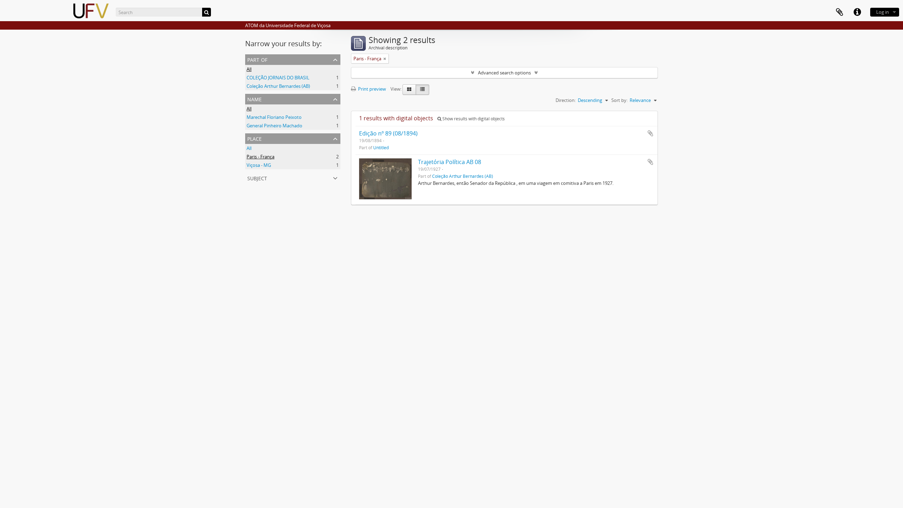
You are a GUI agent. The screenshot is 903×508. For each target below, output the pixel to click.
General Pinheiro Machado (274, 125)
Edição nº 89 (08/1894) (388, 133)
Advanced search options (504, 72)
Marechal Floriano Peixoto (274, 117)
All (249, 69)
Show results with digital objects (473, 119)
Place (254, 138)
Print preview (371, 89)
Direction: (566, 100)
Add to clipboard (650, 133)
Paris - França (260, 156)
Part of (257, 59)
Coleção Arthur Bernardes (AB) (278, 86)
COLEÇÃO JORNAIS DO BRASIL (278, 77)
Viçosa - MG (259, 165)
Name (254, 98)
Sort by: (619, 100)
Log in (882, 12)
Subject (257, 177)
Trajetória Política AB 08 (449, 162)
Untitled (381, 147)
